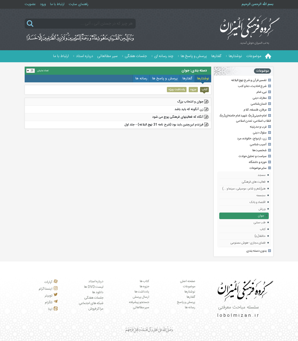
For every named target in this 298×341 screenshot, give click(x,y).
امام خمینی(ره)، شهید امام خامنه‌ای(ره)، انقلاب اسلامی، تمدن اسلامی (245, 118)
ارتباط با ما (57, 4)
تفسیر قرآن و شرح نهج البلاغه (249, 80)
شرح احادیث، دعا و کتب (252, 86)
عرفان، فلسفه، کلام (255, 110)
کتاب (262, 229)
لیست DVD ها (93, 287)
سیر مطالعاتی (107, 56)
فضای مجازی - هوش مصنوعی (247, 243)
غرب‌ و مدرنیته (258, 127)
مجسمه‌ (260, 195)
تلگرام (48, 302)
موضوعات (253, 56)
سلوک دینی (260, 132)
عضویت (30, 4)
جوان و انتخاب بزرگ (190, 101)
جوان (261, 215)
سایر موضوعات (258, 168)
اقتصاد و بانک (257, 202)
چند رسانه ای (163, 56)
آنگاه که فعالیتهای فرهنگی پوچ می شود (177, 117)
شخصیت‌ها (259, 150)
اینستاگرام (45, 289)
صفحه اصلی (187, 281)
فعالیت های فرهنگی (253, 182)
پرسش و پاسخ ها (194, 56)
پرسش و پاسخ (186, 302)
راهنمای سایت (78, 4)
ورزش (262, 209)
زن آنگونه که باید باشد (189, 109)
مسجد (261, 175)
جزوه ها (144, 286)
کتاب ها (144, 281)
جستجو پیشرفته (139, 302)
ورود (43, 4)
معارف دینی (260, 98)
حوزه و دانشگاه (258, 162)
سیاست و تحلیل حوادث (252, 156)
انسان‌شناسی (259, 104)
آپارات (48, 282)
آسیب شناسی (258, 144)
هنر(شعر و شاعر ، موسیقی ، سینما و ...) (243, 188)
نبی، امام (262, 92)
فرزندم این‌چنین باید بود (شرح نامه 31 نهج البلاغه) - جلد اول (163, 124)
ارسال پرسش (141, 297)
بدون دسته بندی (256, 251)
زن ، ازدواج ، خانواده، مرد (252, 138)
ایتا (50, 309)
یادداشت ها (141, 291)
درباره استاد (84, 56)
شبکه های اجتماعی (91, 303)
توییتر (48, 295)
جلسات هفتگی (136, 56)
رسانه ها (190, 307)
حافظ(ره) (260, 236)
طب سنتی (259, 222)
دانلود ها (98, 292)
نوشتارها (235, 56)
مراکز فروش (96, 309)
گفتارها (216, 56)
